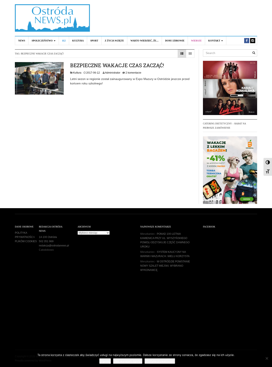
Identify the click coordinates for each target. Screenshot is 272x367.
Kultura (78, 40)
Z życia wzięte (114, 40)
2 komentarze (133, 72)
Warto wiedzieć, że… (144, 40)
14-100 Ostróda (48, 237)
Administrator (112, 72)
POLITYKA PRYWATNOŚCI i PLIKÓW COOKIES (26, 237)
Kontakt (214, 40)
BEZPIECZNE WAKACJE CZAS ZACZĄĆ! (117, 65)
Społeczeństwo (42, 40)
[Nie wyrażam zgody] (267, 358)
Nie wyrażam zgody (128, 361)
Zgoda (105, 361)
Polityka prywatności (159, 361)
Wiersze (196, 40)
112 (64, 40)
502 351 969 (46, 241)
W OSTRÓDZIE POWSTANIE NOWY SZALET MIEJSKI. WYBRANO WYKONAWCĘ (165, 266)
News (21, 40)
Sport (94, 40)
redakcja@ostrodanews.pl (54, 245)
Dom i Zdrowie (174, 40)
